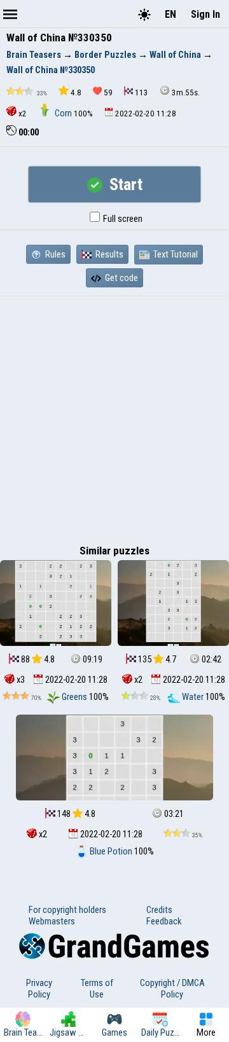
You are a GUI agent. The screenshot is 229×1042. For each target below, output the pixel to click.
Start (124, 184)
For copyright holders (67, 909)
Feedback (163, 921)
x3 (20, 679)
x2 (22, 113)
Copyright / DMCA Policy (172, 988)
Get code (120, 278)
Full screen (121, 218)
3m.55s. (186, 92)
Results (108, 254)
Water (192, 697)
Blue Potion (111, 851)
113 (141, 92)
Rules (54, 254)
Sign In (205, 14)
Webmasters (52, 921)
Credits (159, 909)
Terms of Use (97, 988)
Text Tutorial (174, 254)
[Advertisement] (114, 417)
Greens (74, 697)
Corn (63, 113)
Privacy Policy (39, 988)
